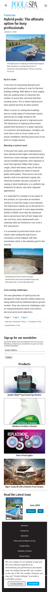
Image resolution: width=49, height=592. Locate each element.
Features (9, 15)
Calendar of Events (25, 551)
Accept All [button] (33, 584)
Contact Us (24, 531)
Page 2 (16, 317)
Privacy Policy (24, 556)
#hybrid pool (34, 322)
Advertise (24, 526)
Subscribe (24, 536)
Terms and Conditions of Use (24, 541)
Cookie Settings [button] (16, 584)
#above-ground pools (15, 322)
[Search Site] (6, 5)
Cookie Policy (24, 546)
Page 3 (24, 317)
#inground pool (12, 325)
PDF (40, 511)
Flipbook (31, 511)
